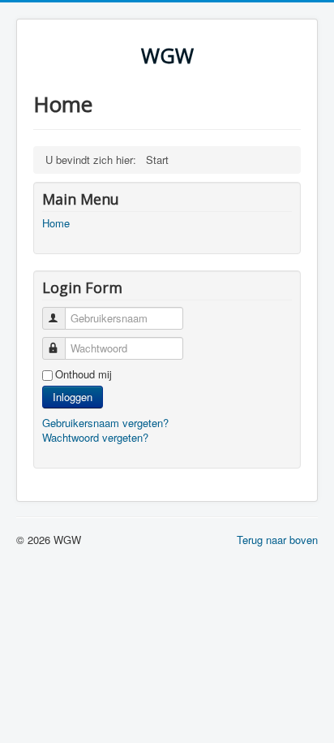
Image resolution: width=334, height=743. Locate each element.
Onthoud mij (83, 374)
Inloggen (72, 396)
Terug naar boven (277, 539)
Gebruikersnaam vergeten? (105, 422)
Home (56, 223)
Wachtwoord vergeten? (95, 437)
